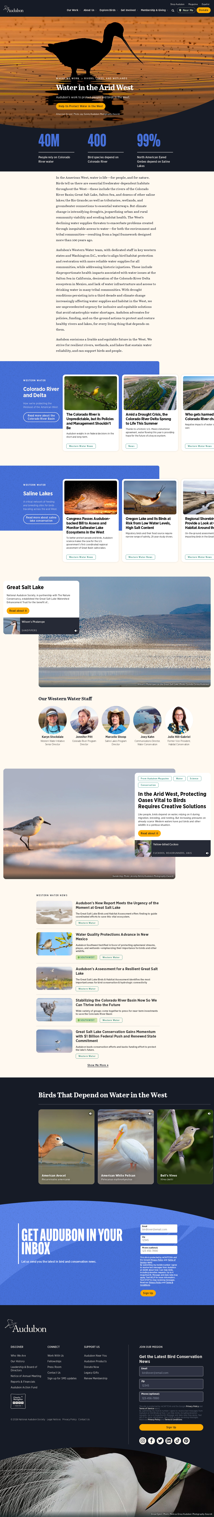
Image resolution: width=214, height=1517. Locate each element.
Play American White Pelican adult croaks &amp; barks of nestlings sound (150, 1114)
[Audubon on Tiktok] (177, 1440)
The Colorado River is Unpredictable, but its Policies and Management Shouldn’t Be (91, 413)
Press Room (54, 1367)
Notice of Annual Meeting (26, 1376)
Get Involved (128, 10)
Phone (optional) (150, 1247)
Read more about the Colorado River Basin (41, 417)
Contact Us (54, 1372)
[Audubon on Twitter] (160, 1440)
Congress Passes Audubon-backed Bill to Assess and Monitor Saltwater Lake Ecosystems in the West (91, 520)
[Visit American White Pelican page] (126, 1146)
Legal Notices (54, 1419)
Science (194, 778)
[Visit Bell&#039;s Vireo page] (185, 1146)
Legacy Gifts (91, 1372)
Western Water (34, 380)
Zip (143, 1237)
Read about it (18, 610)
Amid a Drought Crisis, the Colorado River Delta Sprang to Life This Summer (150, 413)
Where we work (68, 78)
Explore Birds (108, 10)
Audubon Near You (95, 1355)
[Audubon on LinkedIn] (168, 1440)
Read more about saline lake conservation (41, 519)
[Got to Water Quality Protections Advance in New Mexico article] (98, 947)
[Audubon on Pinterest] (186, 1440)
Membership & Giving (153, 10)
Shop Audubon (177, 4)
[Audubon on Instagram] (142, 1440)
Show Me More (96, 1065)
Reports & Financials (23, 1381)
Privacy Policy (155, 1282)
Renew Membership (95, 1378)
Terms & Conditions (173, 1419)
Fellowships (54, 1361)
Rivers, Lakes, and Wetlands (105, 78)
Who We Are (18, 1355)
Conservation (148, 785)
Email (144, 1226)
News (131, 446)
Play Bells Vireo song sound (209, 1114)
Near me (188, 10)
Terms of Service (146, 1408)
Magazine (193, 4)
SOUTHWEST (87, 957)
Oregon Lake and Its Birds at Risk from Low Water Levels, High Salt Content (150, 520)
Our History (18, 1361)
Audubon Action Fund (24, 1387)
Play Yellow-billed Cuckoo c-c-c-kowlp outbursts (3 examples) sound (207, 853)
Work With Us (55, 1355)
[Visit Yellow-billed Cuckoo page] (173, 848)
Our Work (72, 10)
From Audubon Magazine (155, 778)
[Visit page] (125, 632)
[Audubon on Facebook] (151, 1440)
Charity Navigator (18, 1401)
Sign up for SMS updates (62, 1378)
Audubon (13, 9)
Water (179, 778)
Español (205, 4)
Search (173, 10)
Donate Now (91, 1367)
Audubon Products (95, 1361)
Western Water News (81, 446)
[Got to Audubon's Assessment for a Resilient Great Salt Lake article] (98, 981)
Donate (203, 10)
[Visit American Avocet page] (66, 1146)
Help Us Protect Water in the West (81, 106)
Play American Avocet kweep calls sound (90, 1114)
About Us (89, 10)
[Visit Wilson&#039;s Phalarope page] (41, 626)
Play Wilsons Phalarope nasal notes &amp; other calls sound (76, 631)
